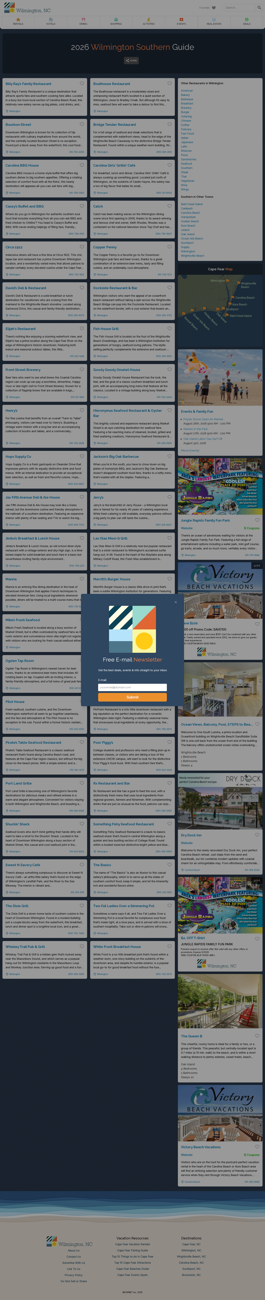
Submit (132, 697)
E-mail (102, 680)
